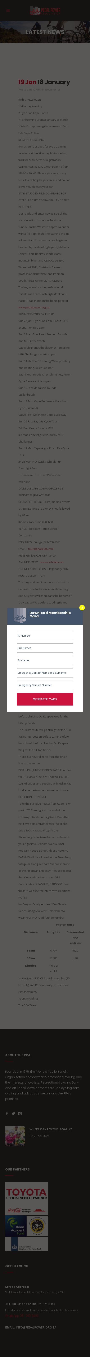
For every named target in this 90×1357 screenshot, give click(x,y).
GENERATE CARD (45, 699)
